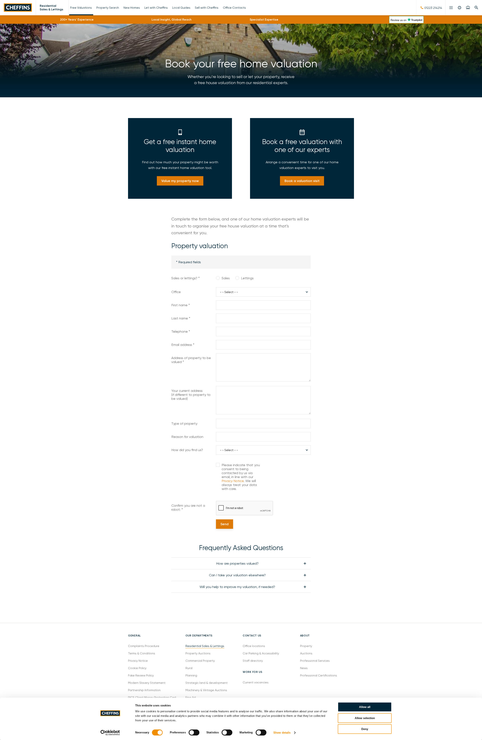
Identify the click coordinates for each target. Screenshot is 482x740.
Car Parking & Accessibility (261, 653)
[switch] (194, 732)
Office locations (254, 646)
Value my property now (180, 181)
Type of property (184, 423)
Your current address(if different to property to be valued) (190, 395)
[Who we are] (459, 7)
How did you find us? (187, 450)
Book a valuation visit (302, 181)
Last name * (180, 318)
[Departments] (451, 7)
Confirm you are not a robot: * (188, 507)
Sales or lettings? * (185, 278)
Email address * (182, 345)
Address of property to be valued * (191, 360)
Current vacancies (255, 682)
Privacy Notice (233, 481)
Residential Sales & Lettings (51, 7)
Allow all (364, 707)
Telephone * (180, 331)
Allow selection (365, 718)
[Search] (476, 7)
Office (176, 292)
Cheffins (18, 7)
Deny (364, 729)
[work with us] (468, 7)
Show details (282, 732)
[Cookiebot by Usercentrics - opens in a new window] (110, 732)
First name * (180, 305)
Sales (226, 278)
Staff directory (253, 660)
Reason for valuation (187, 437)
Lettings (247, 278)
